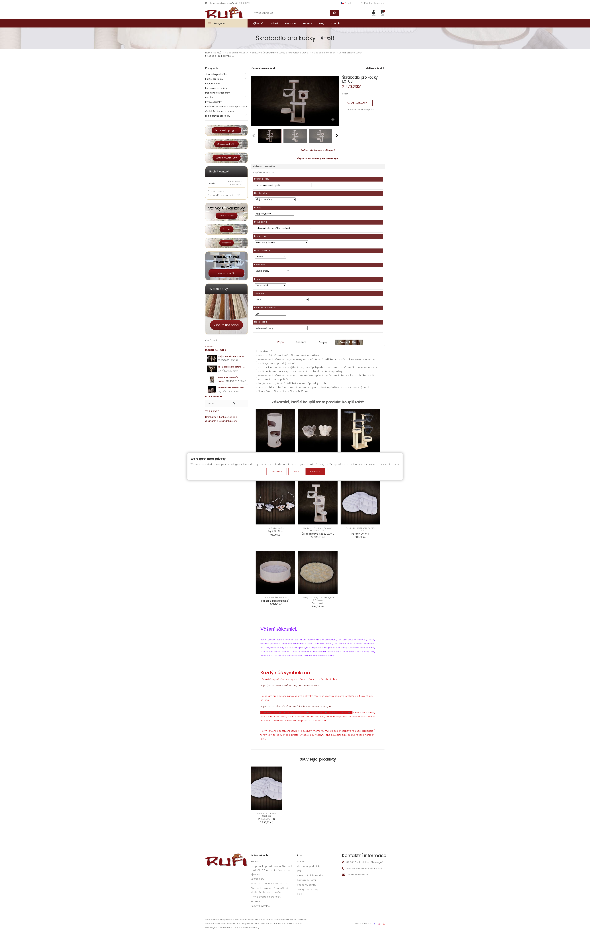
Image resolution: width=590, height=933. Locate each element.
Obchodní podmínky (309, 866)
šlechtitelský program (226, 130)
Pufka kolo (318, 603)
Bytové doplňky (213, 102)
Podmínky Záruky (306, 884)
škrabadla (232, 417)
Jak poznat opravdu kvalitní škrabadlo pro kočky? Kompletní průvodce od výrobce (272, 870)
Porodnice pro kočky (216, 88)
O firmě (301, 861)
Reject (296, 471)
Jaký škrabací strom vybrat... (231, 356)
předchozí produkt (264, 68)
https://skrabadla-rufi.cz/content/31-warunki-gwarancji (290, 685)
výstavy (226, 242)
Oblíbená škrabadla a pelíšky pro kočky (226, 106)
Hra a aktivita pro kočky (217, 115)
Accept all (315, 471)
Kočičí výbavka (213, 83)
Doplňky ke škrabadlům (275, 598)
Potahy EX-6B (266, 819)
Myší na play (275, 531)
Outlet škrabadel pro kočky (219, 111)
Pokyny (323, 342)
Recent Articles (215, 350)
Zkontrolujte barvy (226, 325)
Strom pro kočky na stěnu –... (231, 367)
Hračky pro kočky (275, 528)
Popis (280, 342)
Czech (348, 3)
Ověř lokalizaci (226, 215)
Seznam (209, 346)
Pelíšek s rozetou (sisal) (275, 601)
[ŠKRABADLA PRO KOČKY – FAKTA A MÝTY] (212, 379)
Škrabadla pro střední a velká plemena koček (317, 529)
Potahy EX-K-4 (360, 534)
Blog (299, 894)
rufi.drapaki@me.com (220, 3)
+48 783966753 (242, 3)
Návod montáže (226, 273)
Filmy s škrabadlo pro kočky (266, 896)
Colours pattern (348, 342)
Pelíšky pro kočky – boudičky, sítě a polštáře (318, 599)
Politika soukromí (306, 880)
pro (219, 420)
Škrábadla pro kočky (216, 74)
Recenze (301, 342)
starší (234, 420)
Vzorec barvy (258, 878)
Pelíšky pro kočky (214, 78)
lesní (216, 417)
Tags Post (212, 411)
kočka (222, 417)
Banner (226, 229)
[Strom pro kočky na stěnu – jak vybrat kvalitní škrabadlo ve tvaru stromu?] (212, 369)
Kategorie (219, 23)
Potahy (209, 97)
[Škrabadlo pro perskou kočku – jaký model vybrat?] (212, 389)
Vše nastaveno (359, 103)
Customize (277, 471)
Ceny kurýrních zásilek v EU (311, 875)
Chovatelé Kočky (226, 144)
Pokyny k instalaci (260, 906)
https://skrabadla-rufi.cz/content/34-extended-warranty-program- (297, 706)
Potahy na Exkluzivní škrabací (266, 814)
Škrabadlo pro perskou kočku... (232, 387)
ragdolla (226, 420)
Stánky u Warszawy (307, 889)
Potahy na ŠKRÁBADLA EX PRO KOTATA (360, 529)
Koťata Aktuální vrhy (227, 157)
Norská (209, 417)
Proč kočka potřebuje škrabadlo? (269, 883)
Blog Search (213, 396)
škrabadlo (210, 420)
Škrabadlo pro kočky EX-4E (318, 534)
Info (299, 870)
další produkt (374, 68)
